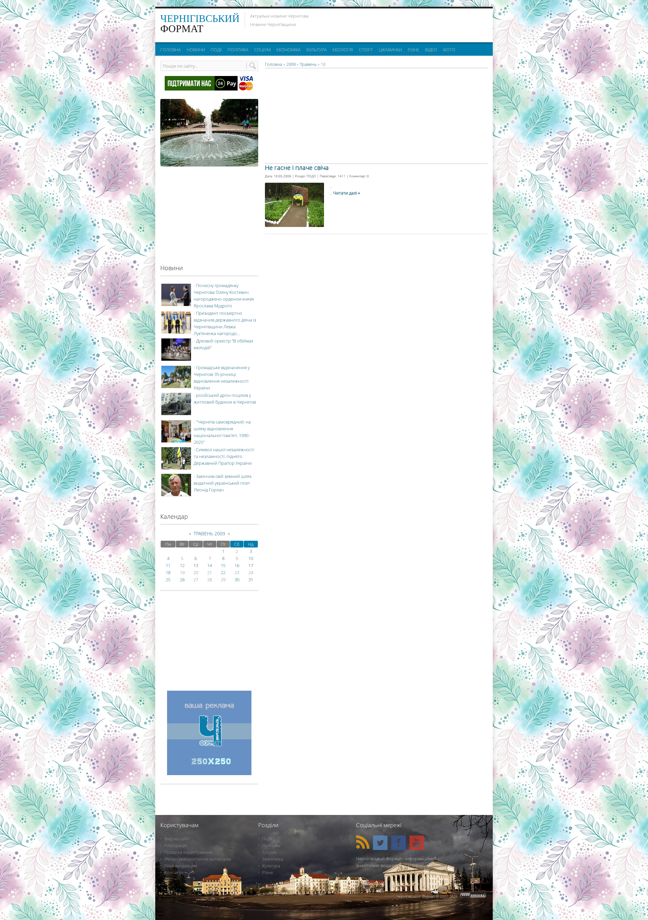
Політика (271, 845)
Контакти (173, 872)
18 (168, 572)
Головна (273, 64)
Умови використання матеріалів (197, 859)
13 (195, 565)
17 (250, 565)
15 (223, 565)
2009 (291, 64)
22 (223, 572)
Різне (267, 872)
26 (182, 580)
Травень (308, 64)
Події (267, 839)
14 (209, 565)
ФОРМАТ (200, 23)
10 (250, 558)
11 (168, 565)
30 (237, 580)
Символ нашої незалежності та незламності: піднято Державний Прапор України (224, 456)
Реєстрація (175, 845)
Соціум (269, 852)
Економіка (272, 859)
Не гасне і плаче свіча (297, 167)
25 (168, 580)
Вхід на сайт (176, 839)
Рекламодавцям (180, 866)
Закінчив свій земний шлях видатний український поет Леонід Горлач (222, 483)
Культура (271, 866)
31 (250, 580)
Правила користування (188, 852)
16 (237, 565)
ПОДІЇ (311, 176)
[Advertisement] (405, 24)
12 (182, 565)
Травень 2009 (209, 533)
